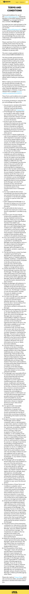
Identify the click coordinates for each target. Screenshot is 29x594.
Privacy (16, 586)
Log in (17, 2)
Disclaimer (17, 588)
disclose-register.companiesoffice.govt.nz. (12, 92)
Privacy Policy (20, 110)
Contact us (22, 2)
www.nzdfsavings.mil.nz (12, 17)
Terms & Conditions (7, 586)
